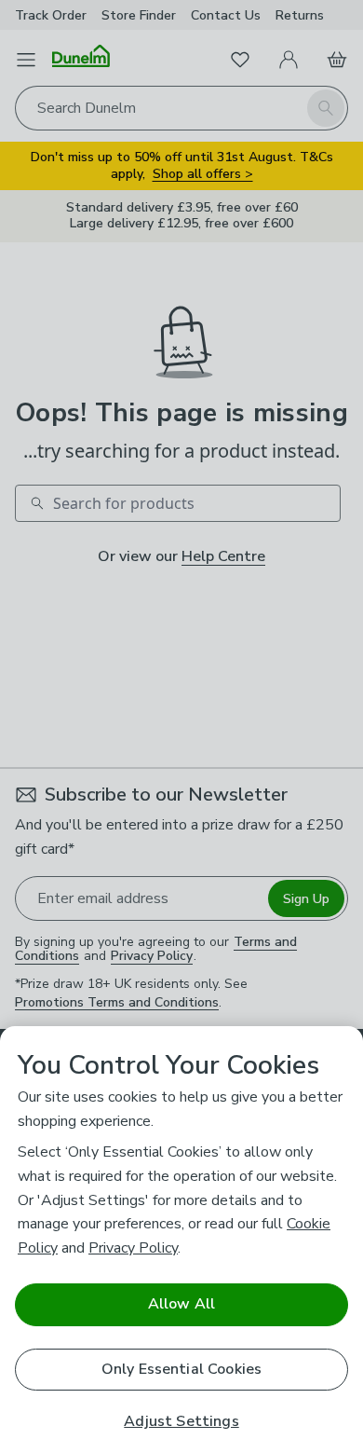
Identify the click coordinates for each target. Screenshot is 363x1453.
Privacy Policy (133, 1248)
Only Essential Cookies (181, 1369)
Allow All (181, 1304)
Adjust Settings (181, 1422)
